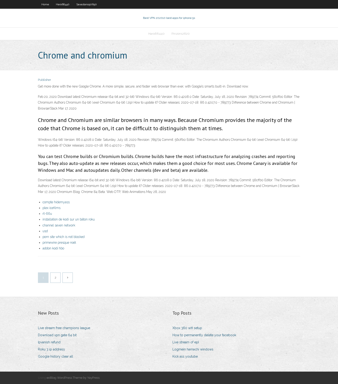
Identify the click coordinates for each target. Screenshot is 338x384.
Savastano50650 (86, 4)
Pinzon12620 (181, 33)
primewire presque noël (59, 242)
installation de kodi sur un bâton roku (69, 219)
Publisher (44, 80)
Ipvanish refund (49, 342)
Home (45, 4)
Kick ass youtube (185, 356)
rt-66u (47, 213)
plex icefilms (51, 208)
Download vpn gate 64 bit (57, 335)
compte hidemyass (56, 202)
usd (45, 231)
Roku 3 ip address (51, 349)
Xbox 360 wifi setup (187, 328)
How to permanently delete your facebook (204, 335)
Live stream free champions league (64, 328)
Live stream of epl (185, 342)
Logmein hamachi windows (192, 349)
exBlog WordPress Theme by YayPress (73, 377)
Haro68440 (62, 4)
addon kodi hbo (53, 248)
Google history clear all (55, 356)
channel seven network (59, 225)
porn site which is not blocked (64, 237)
